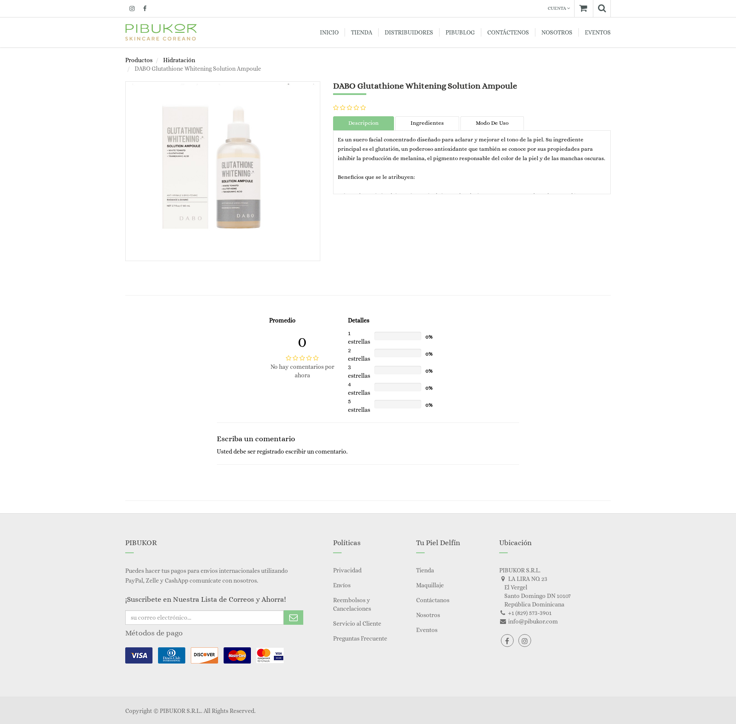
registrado (270, 451)
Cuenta (557, 8)
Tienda (425, 570)
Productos (138, 60)
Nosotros (428, 615)
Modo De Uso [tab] (492, 123)
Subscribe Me (293, 617)
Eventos (426, 629)
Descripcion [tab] (363, 123)
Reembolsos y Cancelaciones (352, 604)
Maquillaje (430, 585)
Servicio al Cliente (357, 623)
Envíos (342, 585)
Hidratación (179, 60)
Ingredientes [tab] (427, 123)
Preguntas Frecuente (360, 638)
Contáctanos (432, 600)
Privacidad (347, 570)
